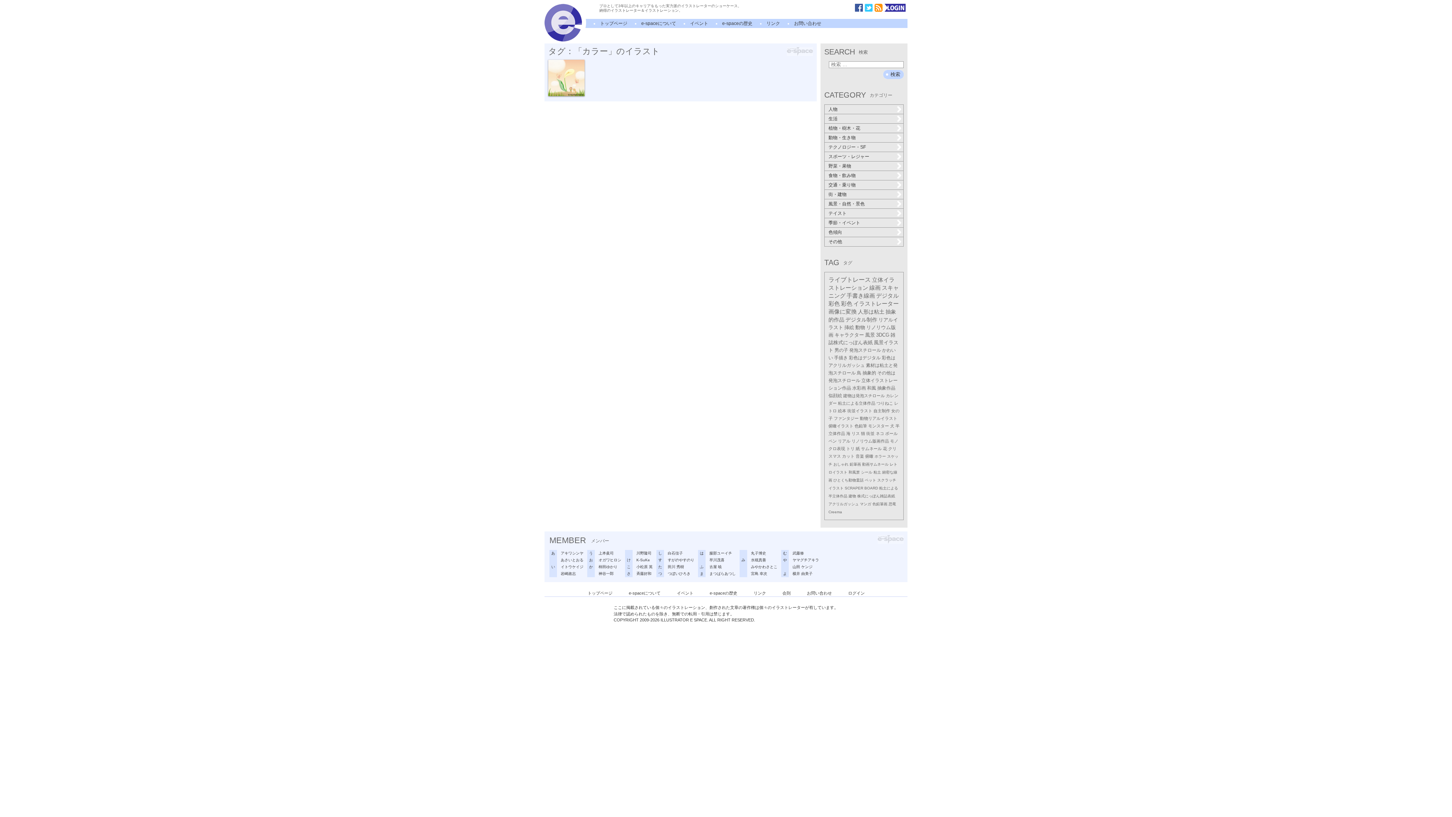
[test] (563, 40)
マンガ (865, 504)
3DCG (882, 335)
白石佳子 (675, 553)
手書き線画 (861, 296)
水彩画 (859, 388)
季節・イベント (844, 222)
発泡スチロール (865, 350)
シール (866, 472)
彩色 (846, 304)
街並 (870, 433)
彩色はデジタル (865, 357)
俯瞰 (869, 456)
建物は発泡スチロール (864, 395)
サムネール (871, 448)
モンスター (878, 426)
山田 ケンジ (803, 567)
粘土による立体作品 (856, 403)
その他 (835, 241)
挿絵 (849, 327)
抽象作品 (886, 387)
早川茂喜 (716, 560)
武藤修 (798, 553)
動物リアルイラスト (878, 418)
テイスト (837, 213)
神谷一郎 (606, 574)
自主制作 (881, 410)
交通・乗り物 (842, 185)
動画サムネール (875, 464)
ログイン (856, 593)
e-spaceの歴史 (737, 23)
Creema (835, 512)
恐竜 (892, 504)
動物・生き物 (842, 137)
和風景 (854, 472)
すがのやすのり (681, 560)
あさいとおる (572, 560)
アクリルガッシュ (843, 504)
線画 (875, 288)
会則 (786, 593)
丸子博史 (758, 553)
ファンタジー (846, 418)
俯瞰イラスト (840, 426)
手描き (841, 357)
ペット (870, 480)
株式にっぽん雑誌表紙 (876, 496)
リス (856, 433)
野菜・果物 (839, 166)
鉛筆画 (855, 464)
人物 (833, 109)
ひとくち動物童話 (848, 480)
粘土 (877, 472)
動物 (860, 327)
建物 (852, 496)
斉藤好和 (644, 574)
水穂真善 (758, 560)
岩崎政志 (568, 574)
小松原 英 (644, 567)
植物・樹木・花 (844, 128)
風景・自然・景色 (846, 204)
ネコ (880, 433)
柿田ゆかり (608, 567)
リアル (844, 441)
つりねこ (884, 403)
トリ (850, 448)
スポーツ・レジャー (848, 156)
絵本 (842, 410)
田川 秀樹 (676, 567)
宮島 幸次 (759, 574)
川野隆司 (644, 553)
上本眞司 (606, 553)
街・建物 (837, 194)
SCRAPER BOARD (861, 488)
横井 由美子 (803, 574)
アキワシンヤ (572, 553)
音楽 (860, 456)
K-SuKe (643, 560)
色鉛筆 (861, 426)
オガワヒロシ (610, 560)
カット (848, 456)
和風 (871, 388)
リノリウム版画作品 (870, 441)
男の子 (841, 350)
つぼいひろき (679, 574)
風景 (870, 335)
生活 (833, 118)
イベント (699, 23)
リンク (773, 23)
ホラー (880, 456)
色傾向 (835, 232)
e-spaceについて (658, 23)
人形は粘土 (871, 312)
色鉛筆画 (879, 504)
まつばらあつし (722, 574)
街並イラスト (859, 410)
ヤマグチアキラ (806, 560)
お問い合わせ (807, 23)
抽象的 (869, 373)
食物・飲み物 (842, 175)
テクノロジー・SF (847, 147)
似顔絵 (835, 395)
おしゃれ (841, 464)
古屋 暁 (715, 567)
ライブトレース (849, 279)
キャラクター (849, 335)
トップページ (613, 23)
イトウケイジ (572, 567)
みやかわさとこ (764, 567)
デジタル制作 (861, 320)
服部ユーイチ (720, 553)
